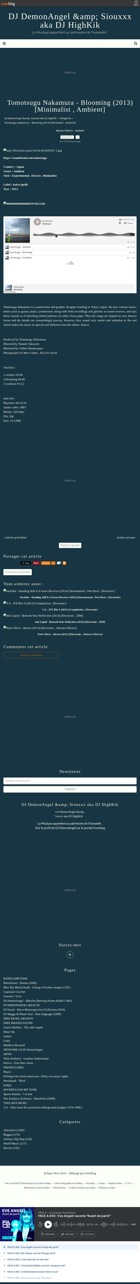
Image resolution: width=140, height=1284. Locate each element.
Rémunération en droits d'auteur (37, 1188)
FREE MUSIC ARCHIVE (18, 1018)
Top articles (90, 1183)
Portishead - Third (14, 1080)
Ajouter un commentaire (31, 655)
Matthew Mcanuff (14, 1045)
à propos (89, 1234)
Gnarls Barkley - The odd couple (23, 1027)
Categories (65, 118)
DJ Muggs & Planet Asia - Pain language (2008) (32, 1014)
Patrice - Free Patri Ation (18, 1063)
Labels (7, 1036)
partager (69, 1234)
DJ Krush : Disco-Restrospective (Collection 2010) (34, 1009)
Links (6, 1040)
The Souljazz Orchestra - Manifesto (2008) (29, 1098)
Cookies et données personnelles (82, 1188)
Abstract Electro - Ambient (70, 131)
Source (85, 324)
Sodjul (7, 1085)
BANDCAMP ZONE (15, 978)
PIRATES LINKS (13, 1067)
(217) (14, 1143)
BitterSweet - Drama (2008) (20, 983)
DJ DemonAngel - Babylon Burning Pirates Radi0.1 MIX (37, 1000)
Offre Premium (59, 1188)
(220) (17, 1139)
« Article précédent (14, 537)
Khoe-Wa (9, 1031)
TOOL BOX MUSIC (15, 1103)
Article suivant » (126, 537)
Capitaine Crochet (14, 991)
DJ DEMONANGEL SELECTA (21, 1005)
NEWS (7, 1054)
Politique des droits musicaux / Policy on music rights (35, 1076)
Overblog (90, 1173)
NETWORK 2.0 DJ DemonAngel (23, 1049)
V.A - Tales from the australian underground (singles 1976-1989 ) (42, 1107)
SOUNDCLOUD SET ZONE (20, 1089)
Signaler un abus (115, 1183)
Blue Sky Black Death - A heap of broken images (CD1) (36, 987)
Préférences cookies (107, 1188)
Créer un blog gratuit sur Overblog (68, 1183)
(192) (11, 1148)
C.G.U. (129, 1183)
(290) (13, 1130)
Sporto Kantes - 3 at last (17, 1094)
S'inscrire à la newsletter (17, 572)
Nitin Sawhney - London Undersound (25, 1058)
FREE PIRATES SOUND (17, 1023)
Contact (102, 1183)
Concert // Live (12, 996)
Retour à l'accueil (70, 545)
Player (7, 1072)
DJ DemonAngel (65, 828)
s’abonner (50, 1234)
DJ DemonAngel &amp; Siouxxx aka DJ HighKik (70, 20)
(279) (11, 1134)
